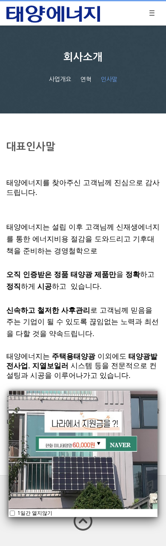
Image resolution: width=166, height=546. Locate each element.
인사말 (109, 79)
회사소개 (83, 56)
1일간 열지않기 (34, 513)
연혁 (86, 79)
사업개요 (60, 79)
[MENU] (152, 13)
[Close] (157, 390)
